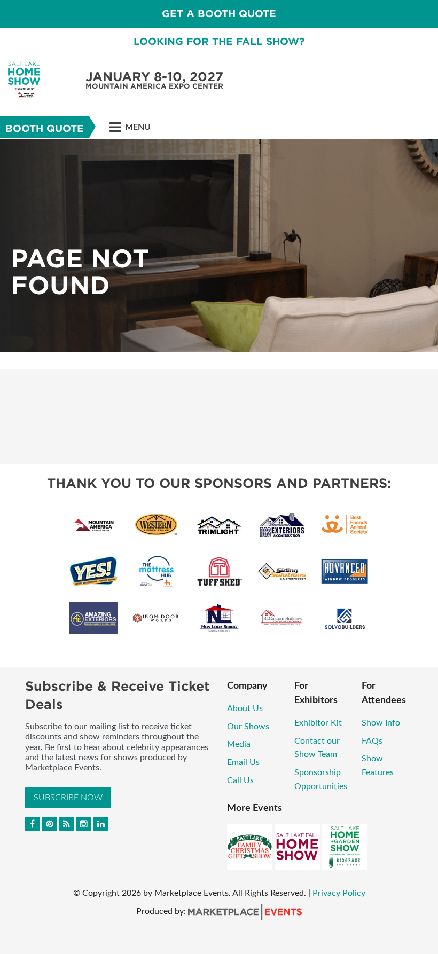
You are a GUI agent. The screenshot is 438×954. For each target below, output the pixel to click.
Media (239, 744)
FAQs (372, 741)
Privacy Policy (338, 893)
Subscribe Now (68, 797)
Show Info (381, 723)
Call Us (240, 780)
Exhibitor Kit (319, 723)
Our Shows (248, 726)
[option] (219, 245)
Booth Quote (44, 128)
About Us (245, 708)
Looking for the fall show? (219, 41)
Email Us (243, 762)
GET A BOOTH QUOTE (219, 13)
